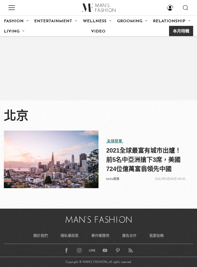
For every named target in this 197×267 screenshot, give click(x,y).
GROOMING (129, 21)
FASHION (14, 21)
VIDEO (98, 31)
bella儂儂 (112, 179)
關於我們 (40, 235)
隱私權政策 (69, 235)
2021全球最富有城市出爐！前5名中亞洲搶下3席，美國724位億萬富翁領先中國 (143, 159)
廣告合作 (129, 235)
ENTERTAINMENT (53, 21)
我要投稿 (156, 235)
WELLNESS (94, 21)
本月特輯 (181, 31)
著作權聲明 (100, 235)
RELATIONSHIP (169, 21)
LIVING (11, 31)
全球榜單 (114, 141)
